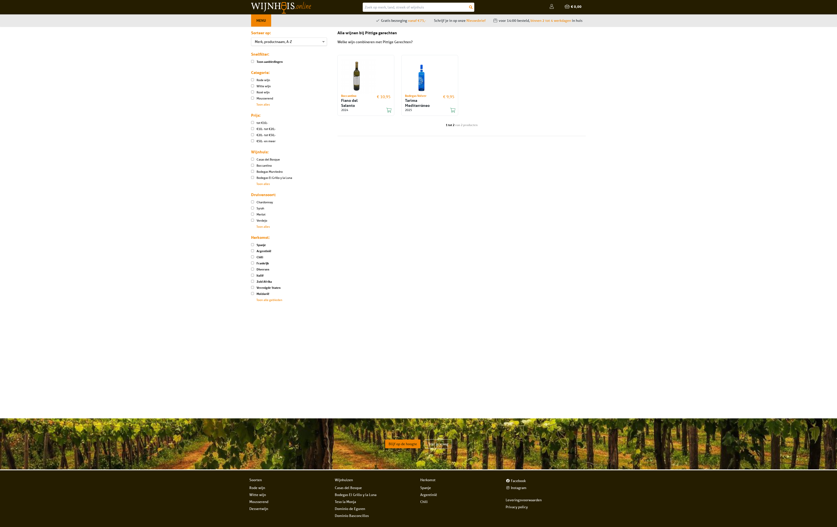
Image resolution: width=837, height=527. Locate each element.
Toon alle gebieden (269, 300)
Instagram (518, 487)
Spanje (425, 487)
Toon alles (263, 104)
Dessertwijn (258, 508)
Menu (261, 20)
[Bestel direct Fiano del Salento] (363, 110)
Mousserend (258, 501)
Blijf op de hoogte (403, 443)
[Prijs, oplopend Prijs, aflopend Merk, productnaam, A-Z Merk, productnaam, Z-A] (289, 42)
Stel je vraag (438, 443)
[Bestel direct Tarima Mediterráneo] (427, 110)
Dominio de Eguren (350, 508)
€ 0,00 (576, 6)
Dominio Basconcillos (352, 515)
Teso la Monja (345, 501)
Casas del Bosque (348, 487)
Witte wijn (257, 494)
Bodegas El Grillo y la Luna (355, 494)
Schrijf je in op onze (460, 20)
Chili (424, 501)
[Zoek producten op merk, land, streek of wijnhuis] (471, 7)
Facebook (518, 480)
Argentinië (428, 494)
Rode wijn (257, 487)
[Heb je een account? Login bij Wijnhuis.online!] (551, 6)
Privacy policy (517, 507)
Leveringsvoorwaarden (524, 500)
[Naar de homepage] (307, 8)
